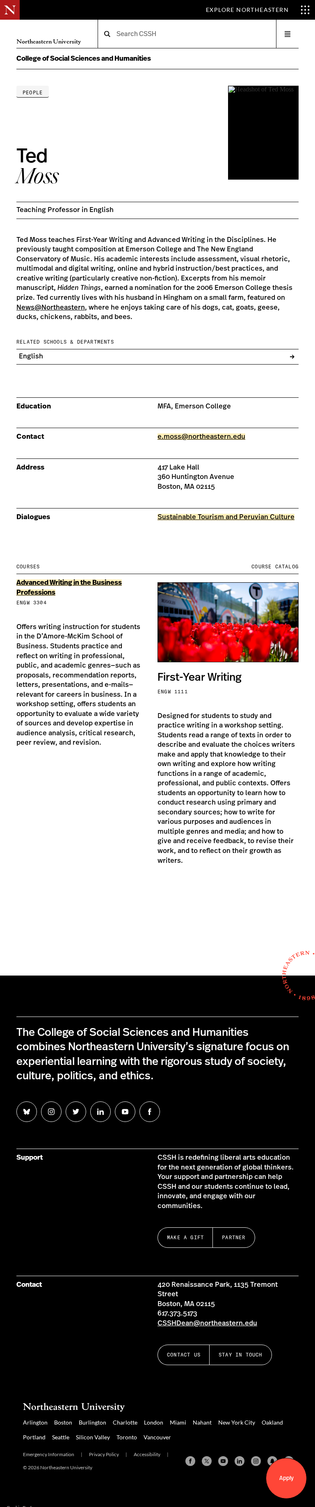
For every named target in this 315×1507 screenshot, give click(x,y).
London (153, 1422)
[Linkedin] (239, 1461)
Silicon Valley (93, 1437)
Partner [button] (233, 1237)
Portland (34, 1437)
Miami (178, 1422)
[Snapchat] (272, 1461)
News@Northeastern (50, 307)
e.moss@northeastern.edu (201, 436)
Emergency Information (48, 1454)
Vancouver (157, 1437)
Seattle (60, 1437)
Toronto (126, 1437)
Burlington (92, 1422)
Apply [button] (286, 1478)
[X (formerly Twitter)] (207, 1461)
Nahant (202, 1422)
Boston (63, 1422)
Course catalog (275, 566)
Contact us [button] (184, 1355)
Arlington (35, 1422)
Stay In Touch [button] (240, 1355)
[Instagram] (256, 1461)
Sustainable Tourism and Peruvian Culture (226, 517)
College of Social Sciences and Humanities (83, 58)
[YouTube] (223, 1461)
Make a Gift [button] (185, 1237)
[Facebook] (190, 1461)
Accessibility (147, 1454)
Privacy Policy (104, 1454)
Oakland (272, 1422)
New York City (236, 1422)
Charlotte (125, 1422)
